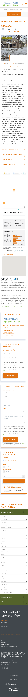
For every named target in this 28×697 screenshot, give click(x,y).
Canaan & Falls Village (6, 527)
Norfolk (3, 576)
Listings (7, 306)
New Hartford (4, 570)
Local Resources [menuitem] (4, 628)
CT (10, 306)
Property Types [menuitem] (4, 626)
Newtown (3, 573)
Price (4, 464)
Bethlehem (4, 519)
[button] (26, 10)
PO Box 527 (3, 637)
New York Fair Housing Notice (9, 660)
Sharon (3, 543)
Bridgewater (4, 530)
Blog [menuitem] (2, 629)
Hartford (13, 306)
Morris (3, 538)
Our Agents (11, 335)
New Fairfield (4, 568)
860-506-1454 (8, 330)
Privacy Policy (14, 675)
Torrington (3, 587)
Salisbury (3, 581)
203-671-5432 (4, 648)
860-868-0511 (4, 642)
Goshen (3, 554)
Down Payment (7, 469)
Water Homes (6, 603)
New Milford (4, 560)
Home (3, 306)
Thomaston (4, 584)
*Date (4, 403)
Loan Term (5, 457)
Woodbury (3, 562)
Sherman (3, 546)
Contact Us (5, 335)
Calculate (14, 481)
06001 (21, 306)
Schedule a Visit (19, 386)
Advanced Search (14, 14)
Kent (2, 557)
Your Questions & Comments (10, 413)
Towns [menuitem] (2, 624)
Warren (3, 549)
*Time (4, 408)
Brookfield (3, 516)
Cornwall (3, 533)
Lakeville (3, 565)
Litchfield (3, 522)
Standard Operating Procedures (9, 662)
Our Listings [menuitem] (4, 622)
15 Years (13, 460)
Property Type (6, 597)
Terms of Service (10, 444)
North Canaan (4, 578)
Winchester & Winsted (6, 592)
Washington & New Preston (7, 551)
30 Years (7, 460)
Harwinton (3, 535)
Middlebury (4, 524)
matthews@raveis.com (6, 644)
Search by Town (7, 512)
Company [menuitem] (3, 631)
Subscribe (10, 375)
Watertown (4, 589)
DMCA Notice (13, 679)
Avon (17, 306)
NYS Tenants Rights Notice (8, 664)
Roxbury (3, 541)
